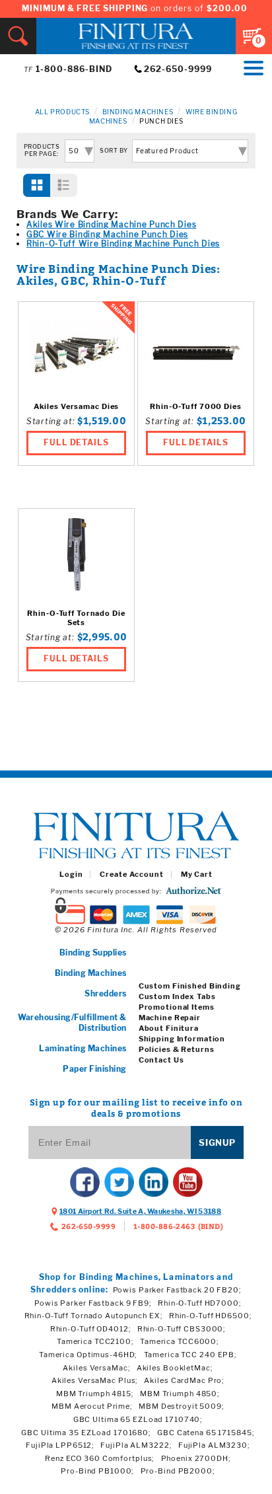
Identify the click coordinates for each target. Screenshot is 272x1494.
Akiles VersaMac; (96, 1367)
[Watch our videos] (188, 1183)
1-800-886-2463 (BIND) (178, 1226)
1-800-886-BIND (74, 69)
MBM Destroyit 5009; (181, 1406)
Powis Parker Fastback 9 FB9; (93, 1303)
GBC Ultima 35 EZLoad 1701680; (86, 1432)
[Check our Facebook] (85, 1183)
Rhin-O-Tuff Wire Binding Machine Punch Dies (123, 243)
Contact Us (161, 1059)
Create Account (131, 874)
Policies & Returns (177, 1049)
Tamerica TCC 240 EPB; (190, 1354)
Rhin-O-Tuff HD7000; (200, 1303)
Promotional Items (177, 1007)
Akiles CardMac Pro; (184, 1380)
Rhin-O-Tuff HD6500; (210, 1315)
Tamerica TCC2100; (95, 1341)
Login (71, 874)
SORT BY (114, 150)
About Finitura (169, 1028)
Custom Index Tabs (177, 996)
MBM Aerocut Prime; (92, 1406)
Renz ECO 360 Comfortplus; (99, 1458)
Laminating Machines (82, 1048)
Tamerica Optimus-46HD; (88, 1354)
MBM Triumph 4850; (180, 1393)
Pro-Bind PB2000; (178, 1470)
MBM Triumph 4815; (95, 1393)
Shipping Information (182, 1038)
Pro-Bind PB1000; (97, 1470)
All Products (62, 112)
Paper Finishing (94, 1069)
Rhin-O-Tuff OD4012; (90, 1328)
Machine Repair (170, 1017)
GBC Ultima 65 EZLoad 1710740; (138, 1419)
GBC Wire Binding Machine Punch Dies (107, 234)
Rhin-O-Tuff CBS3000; (181, 1328)
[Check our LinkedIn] (153, 1183)
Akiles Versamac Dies (76, 406)
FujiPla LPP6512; (60, 1445)
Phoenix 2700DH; (196, 1458)
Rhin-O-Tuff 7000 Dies (195, 406)
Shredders (105, 993)
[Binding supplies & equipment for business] (136, 835)
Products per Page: (41, 150)
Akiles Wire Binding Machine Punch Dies (111, 224)
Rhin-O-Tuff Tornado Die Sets (76, 617)
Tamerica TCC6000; (179, 1341)
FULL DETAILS (77, 442)
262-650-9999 (178, 69)
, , (140, 1211)
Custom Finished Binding (190, 985)
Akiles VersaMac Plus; (94, 1380)
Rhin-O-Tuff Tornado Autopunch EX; (93, 1315)
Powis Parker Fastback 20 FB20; (177, 1289)
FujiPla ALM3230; (214, 1445)
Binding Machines (138, 112)
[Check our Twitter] (119, 1183)
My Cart (197, 874)
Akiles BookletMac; (175, 1367)
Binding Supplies (93, 952)
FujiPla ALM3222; (136, 1445)
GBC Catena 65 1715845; (205, 1432)
